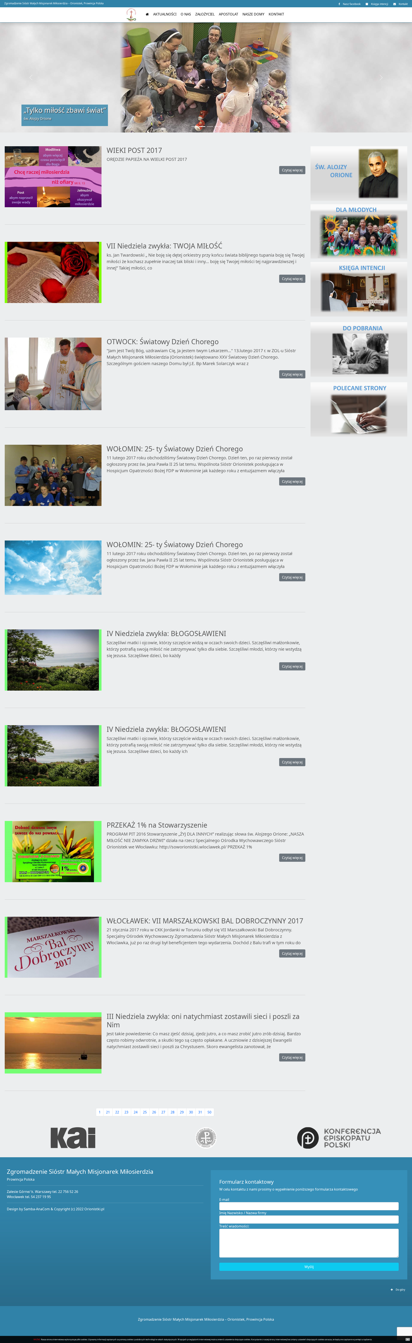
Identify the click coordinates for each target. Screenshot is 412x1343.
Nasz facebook (351, 4)
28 (172, 1112)
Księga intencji (379, 4)
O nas (186, 14)
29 (182, 1112)
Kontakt (403, 4)
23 (126, 1112)
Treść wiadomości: (234, 1226)
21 (108, 1112)
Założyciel (205, 14)
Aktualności (164, 14)
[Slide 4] (217, 126)
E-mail (224, 1199)
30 (191, 1112)
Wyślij (309, 1266)
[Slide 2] (202, 126)
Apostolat (228, 14)
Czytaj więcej (292, 170)
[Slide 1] (194, 126)
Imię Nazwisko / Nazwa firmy (242, 1213)
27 (163, 1112)
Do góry (400, 1289)
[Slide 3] (210, 126)
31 (200, 1112)
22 (117, 1112)
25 (145, 1112)
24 (136, 1112)
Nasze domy (253, 14)
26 (154, 1112)
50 (209, 1112)
